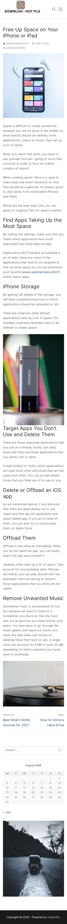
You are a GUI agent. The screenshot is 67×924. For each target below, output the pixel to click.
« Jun (7, 812)
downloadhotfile (17, 43)
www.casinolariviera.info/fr (41, 272)
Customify (53, 917)
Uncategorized (15, 48)
